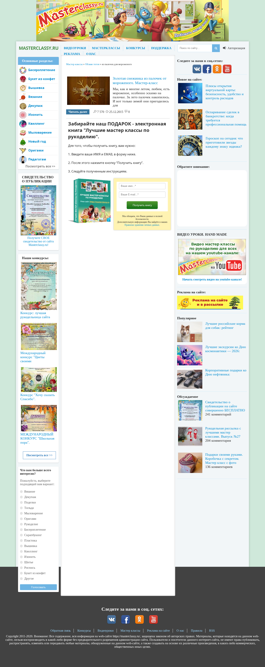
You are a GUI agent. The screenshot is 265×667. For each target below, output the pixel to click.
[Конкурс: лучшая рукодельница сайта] (38, 273)
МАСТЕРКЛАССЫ (106, 48)
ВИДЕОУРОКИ (75, 48)
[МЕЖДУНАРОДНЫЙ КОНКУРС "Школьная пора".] (38, 416)
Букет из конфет (41, 79)
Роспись (29, 567)
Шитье (28, 562)
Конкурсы (84, 630)
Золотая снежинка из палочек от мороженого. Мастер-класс (139, 80)
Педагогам (37, 159)
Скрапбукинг (33, 535)
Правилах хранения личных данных (142, 225)
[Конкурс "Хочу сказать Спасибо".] (38, 378)
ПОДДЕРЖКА (161, 48)
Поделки (30, 502)
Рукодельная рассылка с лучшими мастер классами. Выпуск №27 (223, 432)
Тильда (29, 507)
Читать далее (77, 111)
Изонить (35, 114)
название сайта (38, 48)
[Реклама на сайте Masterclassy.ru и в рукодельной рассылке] (210, 308)
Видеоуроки (106, 630)
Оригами (36, 150)
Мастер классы (130, 630)
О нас (180, 630)
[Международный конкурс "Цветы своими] (38, 334)
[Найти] (216, 48)
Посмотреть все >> (39, 455)
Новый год (37, 141)
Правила (196, 630)
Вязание (35, 97)
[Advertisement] (212, 198)
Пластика (30, 540)
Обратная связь (60, 630)
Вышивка (36, 88)
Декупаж (35, 106)
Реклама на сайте (158, 630)
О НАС (91, 54)
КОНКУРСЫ (135, 48)
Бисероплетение (41, 70)
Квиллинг (36, 123)
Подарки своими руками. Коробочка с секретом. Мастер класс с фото (224, 459)
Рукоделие (31, 524)
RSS (212, 630)
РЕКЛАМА (72, 54)
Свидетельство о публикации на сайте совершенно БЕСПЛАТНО (225, 406)
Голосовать (38, 587)
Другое (29, 578)
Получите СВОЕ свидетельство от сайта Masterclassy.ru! (38, 241)
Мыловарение (40, 132)
